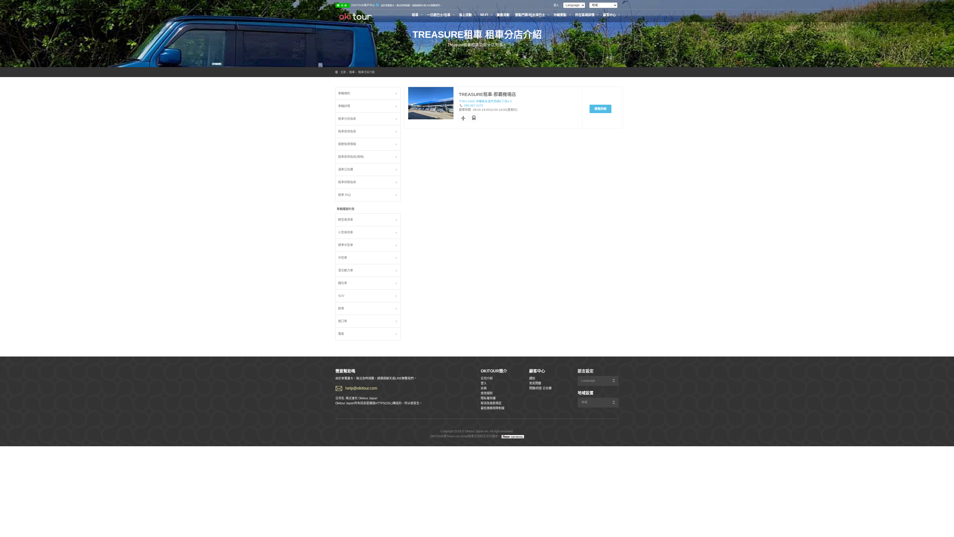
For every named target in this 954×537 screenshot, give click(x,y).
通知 (532, 378)
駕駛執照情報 (347, 144)
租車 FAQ (344, 195)
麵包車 (342, 283)
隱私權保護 (488, 398)
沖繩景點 (560, 15)
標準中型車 (345, 245)
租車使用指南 (347, 131)
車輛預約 (344, 93)
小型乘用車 (345, 232)
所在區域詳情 (585, 15)
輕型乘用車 (345, 220)
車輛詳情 (344, 106)
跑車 (341, 308)
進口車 (342, 321)
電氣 (341, 334)
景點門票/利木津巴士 (530, 15)
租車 (415, 15)
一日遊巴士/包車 (439, 15)
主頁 (343, 72)
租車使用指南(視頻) (351, 157)
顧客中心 (610, 15)
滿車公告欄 (345, 169)
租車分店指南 (347, 119)
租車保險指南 (347, 182)
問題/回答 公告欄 (540, 388)
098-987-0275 (473, 105)
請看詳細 (600, 109)
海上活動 (466, 15)
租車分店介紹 (366, 72)
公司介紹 (487, 378)
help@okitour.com (361, 388)
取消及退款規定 (491, 403)
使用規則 (487, 393)
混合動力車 (345, 270)
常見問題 (535, 383)
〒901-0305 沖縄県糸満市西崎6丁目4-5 (485, 101)
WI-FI (484, 15)
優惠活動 (503, 15)
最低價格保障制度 (493, 408)
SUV (341, 296)
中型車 (342, 258)
